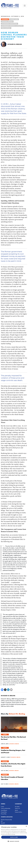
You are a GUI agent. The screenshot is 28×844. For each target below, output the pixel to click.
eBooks (16, 810)
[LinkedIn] (8, 689)
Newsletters (17, 806)
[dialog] (14, 834)
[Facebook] (2, 689)
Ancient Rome (14, 19)
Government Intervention (9, 23)
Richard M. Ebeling (15, 44)
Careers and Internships (5, 808)
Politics (5, 734)
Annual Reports (4, 810)
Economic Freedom (7, 21)
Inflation (20, 25)
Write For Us (17, 808)
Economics (5, 19)
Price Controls (6, 28)
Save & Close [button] (14, 837)
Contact (2, 806)
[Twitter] (5, 689)
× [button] (26, 826)
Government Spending (8, 25)
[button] (14, 841)
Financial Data (4, 812)
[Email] (11, 689)
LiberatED (3, 823)
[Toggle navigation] (24, 5)
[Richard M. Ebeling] (3, 44)
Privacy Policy (3, 813)
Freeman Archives (18, 812)
